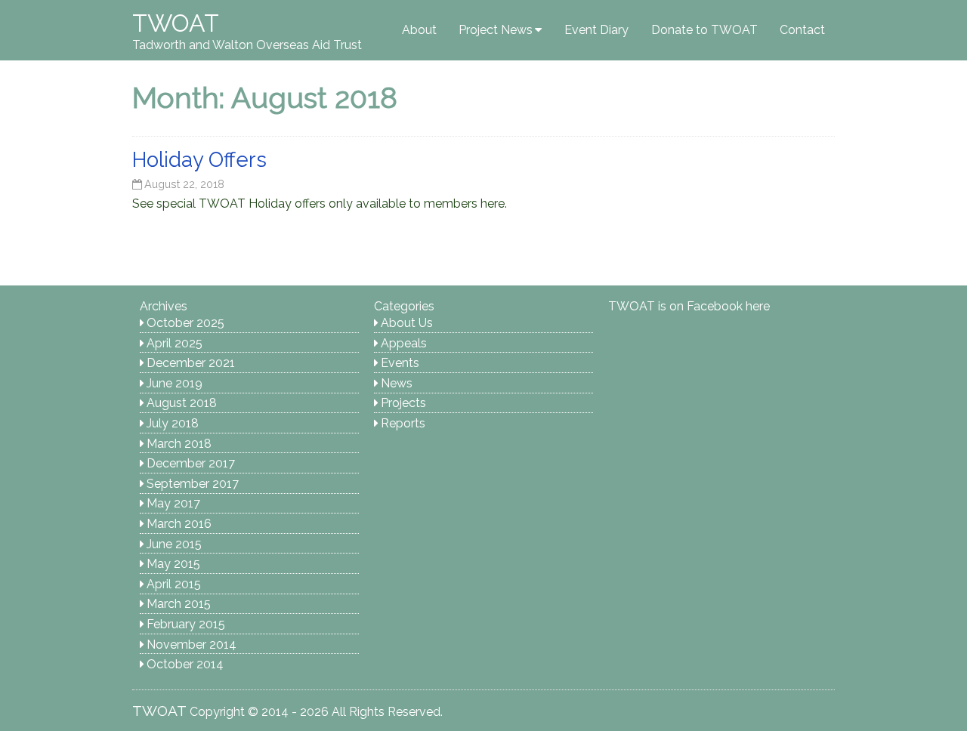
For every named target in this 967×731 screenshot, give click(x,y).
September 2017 (193, 484)
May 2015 (173, 564)
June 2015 (174, 544)
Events (400, 363)
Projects (403, 403)
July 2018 (173, 423)
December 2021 (191, 363)
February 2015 (186, 624)
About (419, 30)
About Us (407, 323)
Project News (496, 30)
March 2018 (179, 443)
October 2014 (185, 664)
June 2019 (174, 383)
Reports (403, 423)
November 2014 (191, 644)
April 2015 (174, 584)
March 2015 (179, 604)
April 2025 (174, 343)
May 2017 (173, 503)
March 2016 (179, 524)
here (758, 306)
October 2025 (185, 323)
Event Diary (596, 30)
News (396, 383)
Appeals (404, 343)
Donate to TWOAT (704, 30)
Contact (802, 30)
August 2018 (182, 403)
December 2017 (191, 463)
